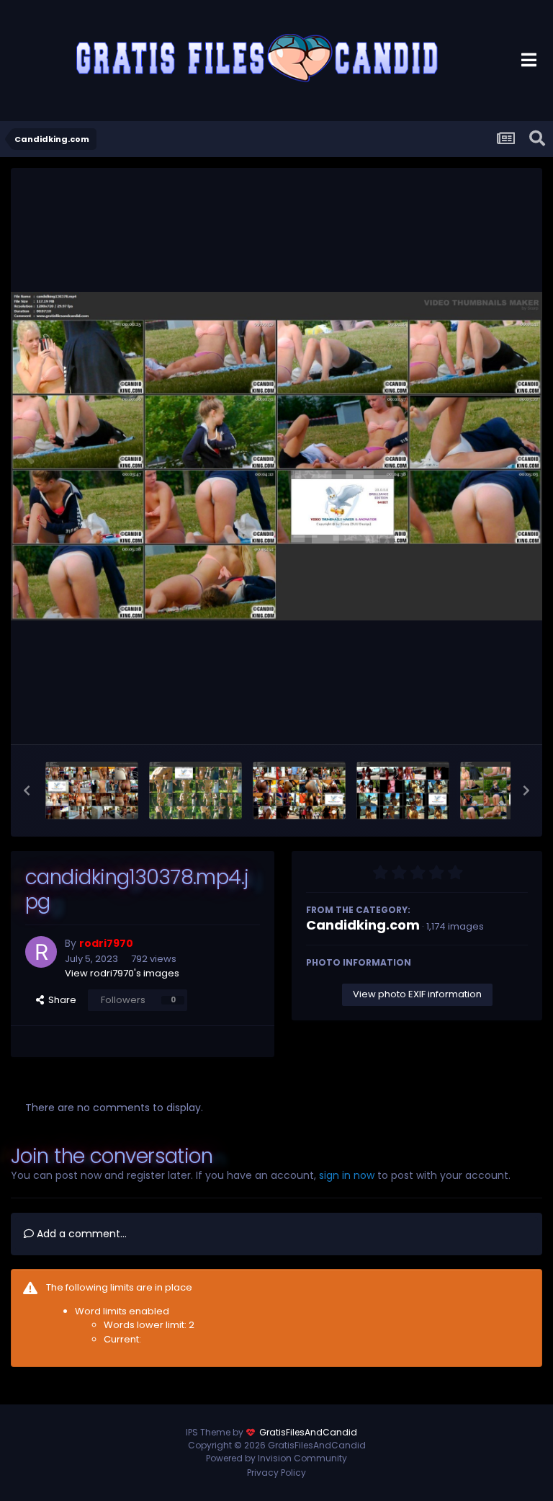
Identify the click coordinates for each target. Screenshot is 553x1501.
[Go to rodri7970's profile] (41, 952)
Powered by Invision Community (276, 1458)
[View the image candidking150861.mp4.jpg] (195, 790)
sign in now (346, 1175)
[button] (26, 790)
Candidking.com (363, 925)
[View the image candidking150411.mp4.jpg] (402, 790)
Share (60, 1000)
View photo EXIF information (417, 994)
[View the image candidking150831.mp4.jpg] (299, 790)
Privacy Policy (276, 1472)
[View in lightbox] (276, 456)
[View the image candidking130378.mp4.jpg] (506, 790)
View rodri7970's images (122, 973)
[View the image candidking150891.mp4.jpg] (91, 790)
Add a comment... (80, 1233)
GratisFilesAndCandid (308, 1432)
